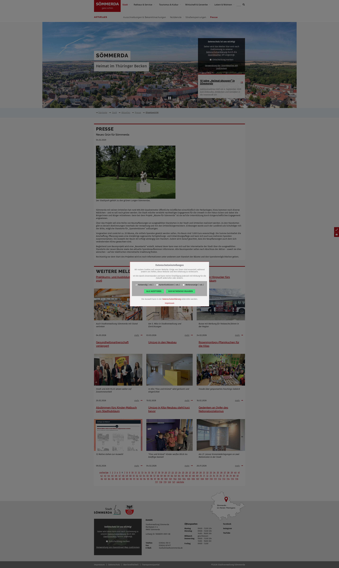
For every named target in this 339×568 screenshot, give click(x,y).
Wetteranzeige (192, 285)
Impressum (169, 303)
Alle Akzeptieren (153, 291)
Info (150, 285)
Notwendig (142, 285)
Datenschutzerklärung (171, 299)
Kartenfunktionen (166, 285)
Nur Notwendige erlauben (180, 291)
